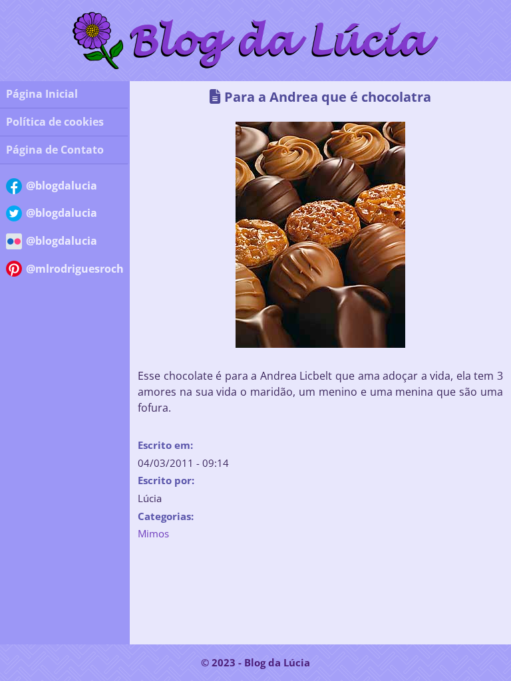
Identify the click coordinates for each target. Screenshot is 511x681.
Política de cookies (55, 121)
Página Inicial (42, 93)
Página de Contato (55, 149)
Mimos (153, 533)
